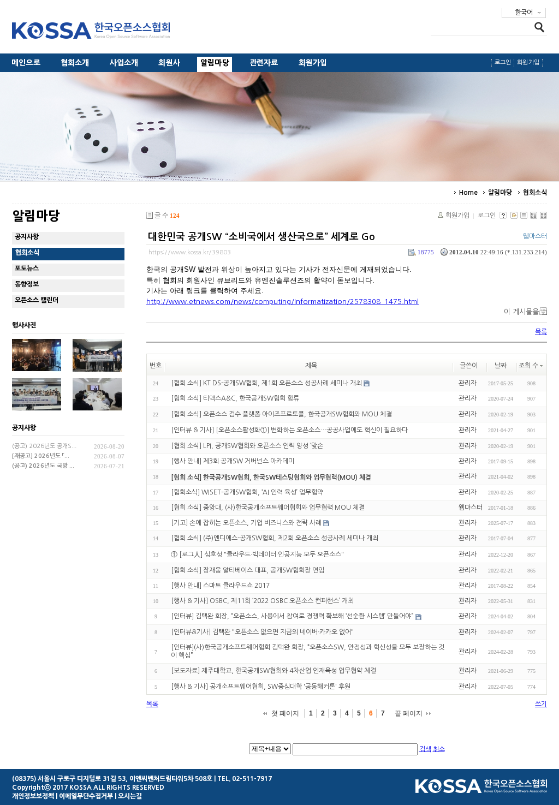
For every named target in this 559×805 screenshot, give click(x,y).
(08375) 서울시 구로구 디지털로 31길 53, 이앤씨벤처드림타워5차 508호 (112, 779)
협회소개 (75, 63)
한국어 (524, 12)
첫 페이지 (285, 713)
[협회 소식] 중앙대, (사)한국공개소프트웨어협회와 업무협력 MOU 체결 (268, 507)
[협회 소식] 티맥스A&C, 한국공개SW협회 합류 (235, 399)
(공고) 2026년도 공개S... (44, 446)
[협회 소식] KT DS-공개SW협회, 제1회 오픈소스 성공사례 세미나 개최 (266, 383)
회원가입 (313, 63)
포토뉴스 (27, 268)
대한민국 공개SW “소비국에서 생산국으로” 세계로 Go (261, 237)
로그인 (503, 62)
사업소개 (124, 63)
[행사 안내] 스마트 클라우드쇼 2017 (220, 585)
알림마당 (214, 63)
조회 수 (528, 365)
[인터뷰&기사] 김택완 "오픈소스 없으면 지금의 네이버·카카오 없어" (262, 632)
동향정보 (27, 284)
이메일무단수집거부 (86, 796)
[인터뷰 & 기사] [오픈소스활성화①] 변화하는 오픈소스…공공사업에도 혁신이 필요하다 (289, 430)
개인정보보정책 (33, 796)
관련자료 (263, 63)
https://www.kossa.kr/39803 (189, 252)
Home (468, 192)
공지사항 (27, 237)
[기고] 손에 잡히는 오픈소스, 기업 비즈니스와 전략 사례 (246, 523)
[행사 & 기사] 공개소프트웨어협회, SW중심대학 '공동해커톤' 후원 (260, 686)
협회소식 (535, 192)
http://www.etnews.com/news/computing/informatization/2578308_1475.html (282, 301)
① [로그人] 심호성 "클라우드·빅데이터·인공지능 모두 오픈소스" (257, 554)
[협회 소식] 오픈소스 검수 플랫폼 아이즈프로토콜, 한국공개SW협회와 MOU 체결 (281, 414)
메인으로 (25, 63)
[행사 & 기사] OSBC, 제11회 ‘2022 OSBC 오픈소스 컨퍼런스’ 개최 (262, 601)
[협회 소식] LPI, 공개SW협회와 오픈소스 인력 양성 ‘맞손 (247, 446)
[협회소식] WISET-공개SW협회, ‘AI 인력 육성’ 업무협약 (247, 492)
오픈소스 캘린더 (36, 300)
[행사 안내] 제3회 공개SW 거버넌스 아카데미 (232, 461)
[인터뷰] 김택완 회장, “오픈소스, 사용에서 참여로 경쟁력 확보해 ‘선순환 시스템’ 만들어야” (292, 616)
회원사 (169, 63)
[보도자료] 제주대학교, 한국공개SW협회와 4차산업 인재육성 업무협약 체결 (273, 671)
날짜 (501, 365)
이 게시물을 (521, 311)
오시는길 (130, 796)
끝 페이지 (409, 713)
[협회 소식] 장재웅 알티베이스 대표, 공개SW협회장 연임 (247, 570)
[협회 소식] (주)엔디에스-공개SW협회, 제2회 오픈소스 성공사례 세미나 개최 (274, 538)
